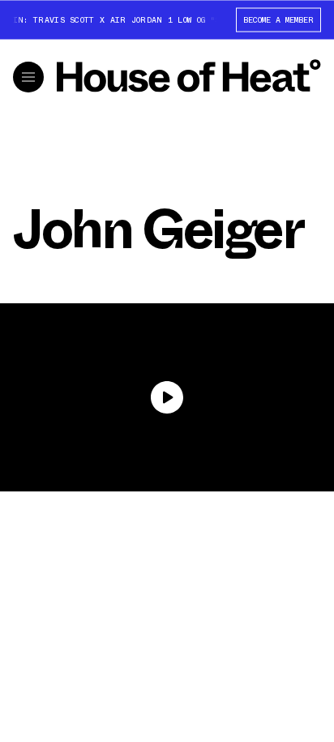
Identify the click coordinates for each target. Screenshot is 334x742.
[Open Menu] (28, 77)
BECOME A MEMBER (278, 19)
